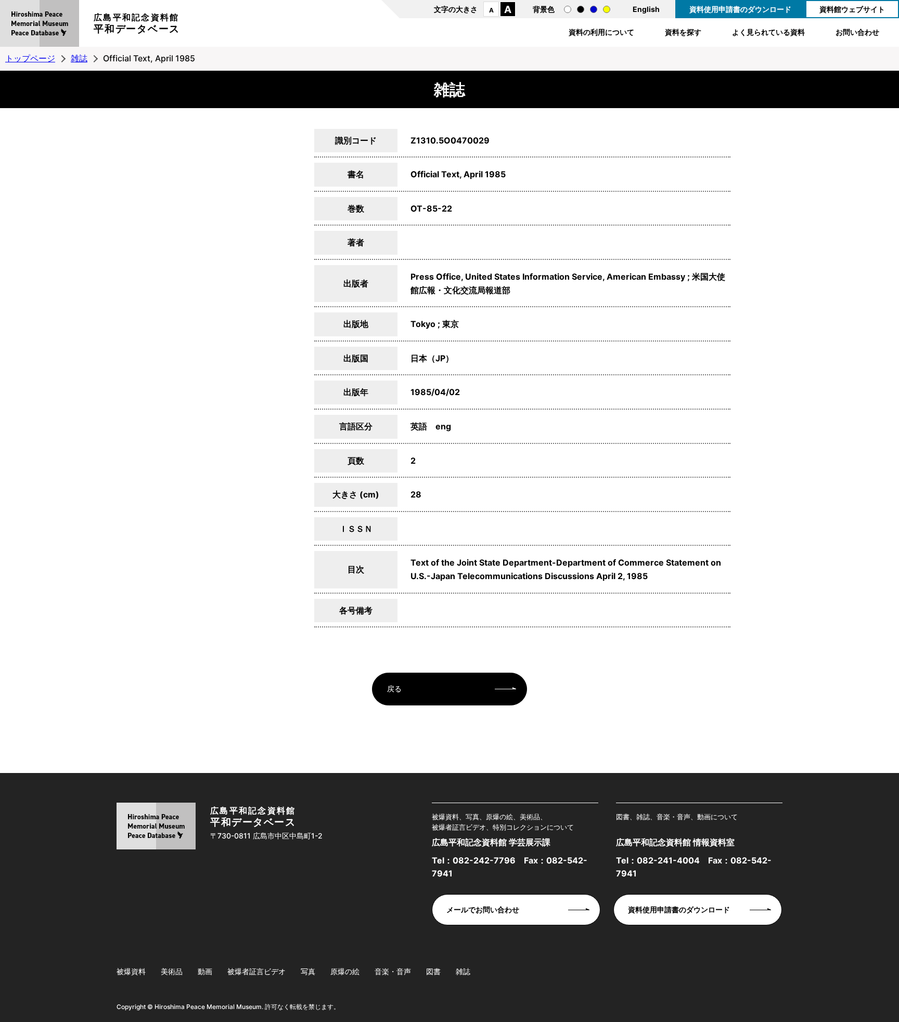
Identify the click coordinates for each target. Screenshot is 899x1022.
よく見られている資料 (768, 32)
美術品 (172, 971)
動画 (205, 971)
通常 (567, 9)
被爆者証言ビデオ (256, 971)
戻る (394, 688)
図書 (433, 971)
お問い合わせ (857, 32)
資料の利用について (601, 32)
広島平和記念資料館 (137, 23)
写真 (308, 971)
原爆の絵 (344, 971)
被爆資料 (131, 971)
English (646, 9)
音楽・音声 (393, 971)
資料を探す (683, 32)
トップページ (30, 58)
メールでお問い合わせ (482, 909)
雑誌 (79, 58)
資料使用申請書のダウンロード (740, 9)
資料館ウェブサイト (852, 9)
